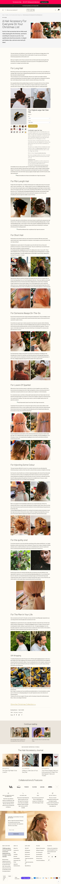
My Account (27, 854)
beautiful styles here (26, 410)
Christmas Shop (23, 692)
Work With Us (28, 865)
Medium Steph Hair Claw (21, 358)
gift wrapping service (39, 658)
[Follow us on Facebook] (49, 856)
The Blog (15, 854)
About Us (16, 848)
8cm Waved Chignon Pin (17, 510)
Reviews (15, 856)
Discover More (44, 2)
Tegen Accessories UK (29, 859)
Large (39, 396)
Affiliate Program (40, 850)
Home (3, 14)
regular (30, 171)
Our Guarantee (39, 852)
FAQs (15, 852)
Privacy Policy (39, 858)
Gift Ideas (4, 17)
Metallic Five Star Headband (40, 435)
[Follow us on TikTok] (49, 860)
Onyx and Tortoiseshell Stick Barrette (27, 191)
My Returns (27, 856)
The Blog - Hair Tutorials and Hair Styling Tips (13, 14)
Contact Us (16, 850)
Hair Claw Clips (5, 768)
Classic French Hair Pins (39, 511)
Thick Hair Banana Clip (15, 223)
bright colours (34, 251)
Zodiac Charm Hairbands (29, 479)
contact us (19, 691)
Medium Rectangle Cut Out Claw (35, 188)
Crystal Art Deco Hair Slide (24, 285)
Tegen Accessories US (29, 862)
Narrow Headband (30, 624)
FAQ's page (39, 799)
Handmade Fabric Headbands (18, 249)
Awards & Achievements (17, 864)
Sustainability (17, 858)
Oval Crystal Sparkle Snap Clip (39, 285)
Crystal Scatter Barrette (43, 409)
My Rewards (27, 850)
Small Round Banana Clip (40, 221)
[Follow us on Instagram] (52, 856)
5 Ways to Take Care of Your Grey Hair (30, 771)
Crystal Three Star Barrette (29, 409)
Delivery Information (40, 848)
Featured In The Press (17, 861)
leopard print (42, 251)
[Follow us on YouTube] (55, 856)
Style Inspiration (25, 768)
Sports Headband (40, 626)
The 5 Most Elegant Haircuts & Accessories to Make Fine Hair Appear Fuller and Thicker (50, 773)
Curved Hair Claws (25, 83)
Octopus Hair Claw (42, 355)
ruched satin (17, 253)
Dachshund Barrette (36, 574)
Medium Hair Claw (41, 186)
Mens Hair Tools (41, 617)
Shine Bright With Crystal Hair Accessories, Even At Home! (18, 740)
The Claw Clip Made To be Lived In (9, 771)
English (9, 876)
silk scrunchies (18, 478)
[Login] (55, 10)
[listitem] (14, 714)
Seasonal (20, 712)
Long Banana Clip (40, 223)
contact (34, 801)
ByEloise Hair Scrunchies (34, 324)
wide (35, 171)
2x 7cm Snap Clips (16, 280)
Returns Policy (39, 856)
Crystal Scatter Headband (26, 437)
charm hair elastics (33, 473)
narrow (27, 171)
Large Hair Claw (15, 83)
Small (36, 396)
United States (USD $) (4, 878)
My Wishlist (27, 852)
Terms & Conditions (40, 860)
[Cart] (58, 10)
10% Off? (27, 848)
